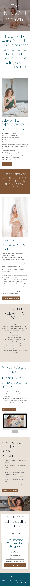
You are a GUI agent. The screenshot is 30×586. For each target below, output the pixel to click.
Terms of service (6, 582)
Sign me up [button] (15, 565)
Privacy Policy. (24, 582)
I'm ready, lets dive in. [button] (9, 409)
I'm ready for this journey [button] (10, 490)
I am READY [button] (6, 164)
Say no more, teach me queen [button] (11, 298)
